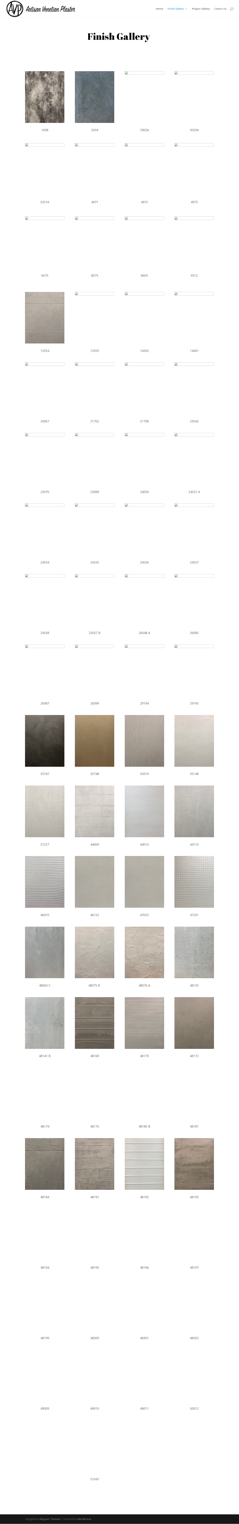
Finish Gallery (176, 9)
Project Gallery (201, 9)
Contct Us (220, 9)
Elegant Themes (50, 1519)
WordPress (84, 1519)
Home (159, 9)
